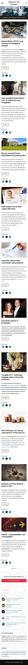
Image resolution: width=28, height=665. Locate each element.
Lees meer (5, 67)
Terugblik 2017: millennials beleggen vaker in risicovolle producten (12, 377)
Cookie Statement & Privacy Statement (10, 651)
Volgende (14, 568)
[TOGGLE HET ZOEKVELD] (26, 3)
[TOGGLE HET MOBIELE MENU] (2, 3)
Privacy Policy (11, 654)
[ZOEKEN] (24, 590)
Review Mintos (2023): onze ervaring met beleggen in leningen (12, 43)
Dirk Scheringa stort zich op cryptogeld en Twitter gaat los (13, 431)
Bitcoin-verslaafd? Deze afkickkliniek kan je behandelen (13, 154)
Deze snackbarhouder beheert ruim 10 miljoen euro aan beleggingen (12, 100)
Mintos (13, 49)
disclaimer (22, 641)
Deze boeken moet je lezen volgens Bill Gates (11, 208)
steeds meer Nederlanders (14, 385)
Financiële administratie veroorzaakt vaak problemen (12, 262)
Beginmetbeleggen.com (17, 662)
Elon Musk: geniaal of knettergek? (9, 322)
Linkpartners (23, 651)
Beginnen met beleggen (14, 3)
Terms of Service (19, 654)
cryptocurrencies (5, 447)
